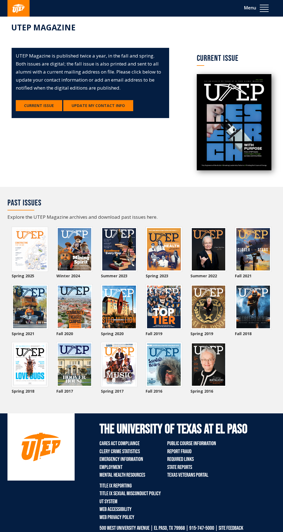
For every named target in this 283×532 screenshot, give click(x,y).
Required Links (180, 459)
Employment (110, 467)
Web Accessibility (115, 509)
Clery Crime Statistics (119, 451)
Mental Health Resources (122, 475)
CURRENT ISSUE (39, 105)
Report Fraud (179, 451)
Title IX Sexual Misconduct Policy (130, 493)
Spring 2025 (23, 275)
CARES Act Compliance (119, 443)
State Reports (179, 467)
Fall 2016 (154, 391)
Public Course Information (191, 443)
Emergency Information (121, 459)
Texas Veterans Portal (187, 475)
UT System (108, 501)
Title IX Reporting (115, 486)
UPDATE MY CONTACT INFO (98, 105)
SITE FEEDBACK (231, 528)
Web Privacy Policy (116, 517)
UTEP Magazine (43, 27)
